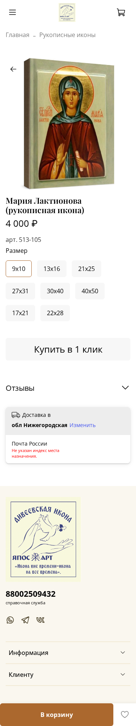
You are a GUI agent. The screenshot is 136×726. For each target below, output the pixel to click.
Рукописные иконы (67, 35)
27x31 (20, 291)
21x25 (86, 269)
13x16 (51, 269)
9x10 (18, 269)
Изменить (83, 425)
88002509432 (31, 593)
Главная (17, 35)
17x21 (20, 313)
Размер (17, 250)
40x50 (90, 291)
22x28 (55, 313)
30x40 (55, 291)
